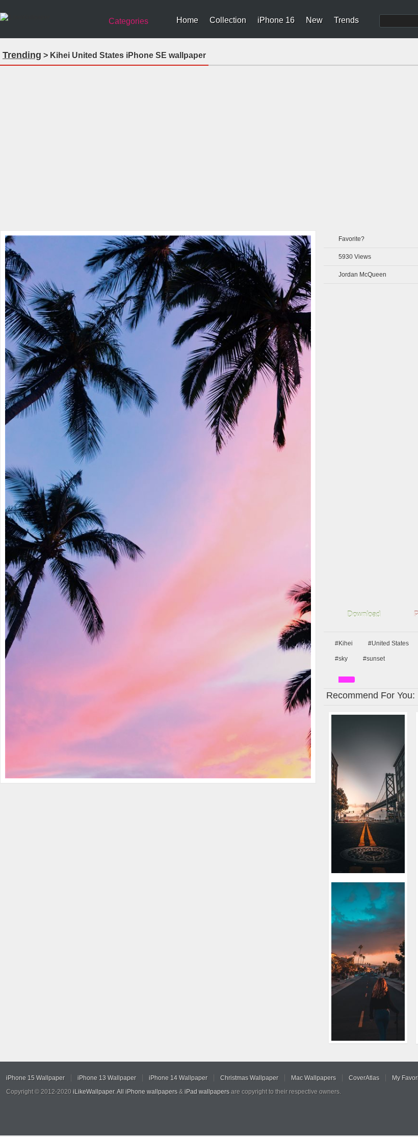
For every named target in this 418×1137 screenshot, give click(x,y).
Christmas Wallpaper (249, 1077)
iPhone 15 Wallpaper (35, 1077)
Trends (346, 20)
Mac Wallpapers (313, 1077)
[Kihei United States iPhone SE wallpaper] (158, 506)
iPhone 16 (276, 20)
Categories (128, 21)
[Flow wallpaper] (368, 794)
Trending (22, 55)
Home (187, 20)
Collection (228, 20)
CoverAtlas (364, 1077)
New (314, 20)
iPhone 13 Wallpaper (106, 1077)
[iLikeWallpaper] (49, 17)
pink (346, 679)
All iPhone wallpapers (147, 1091)
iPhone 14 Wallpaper (178, 1077)
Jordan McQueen (362, 274)
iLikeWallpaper (93, 1091)
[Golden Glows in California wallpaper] (368, 961)
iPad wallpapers (207, 1091)
